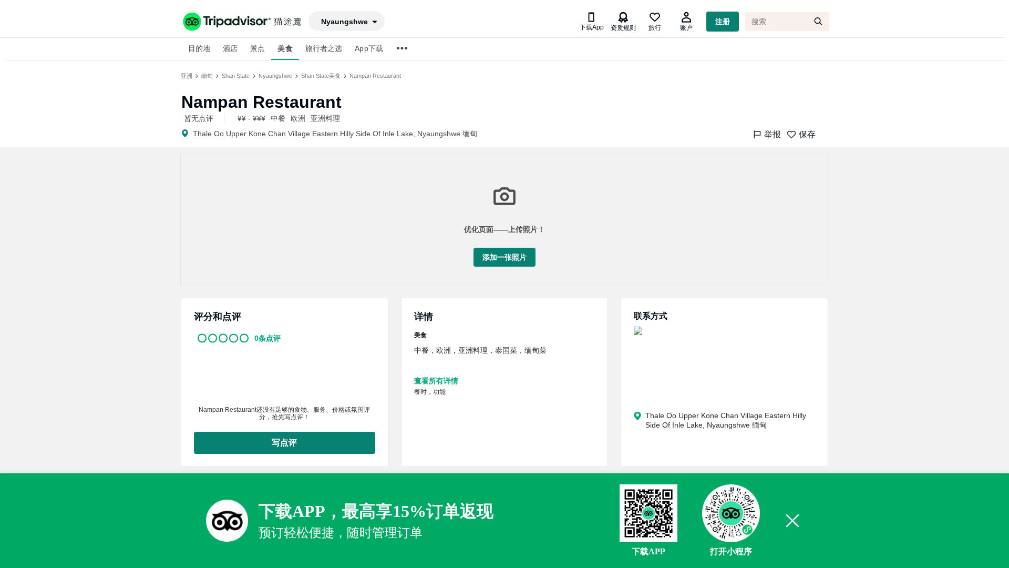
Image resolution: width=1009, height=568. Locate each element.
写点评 (284, 442)
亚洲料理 (325, 118)
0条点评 (267, 338)
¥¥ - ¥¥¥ (251, 118)
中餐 (278, 118)
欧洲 (298, 118)
